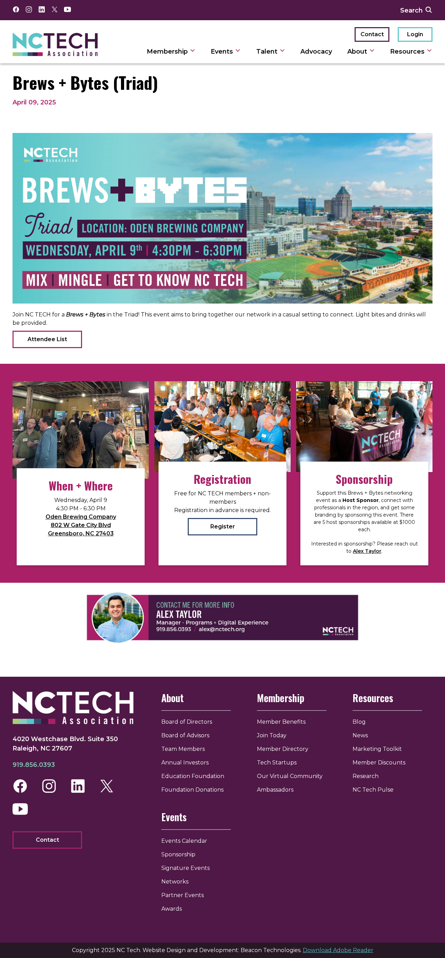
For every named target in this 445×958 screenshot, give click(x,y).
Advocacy (316, 51)
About (358, 51)
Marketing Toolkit (377, 749)
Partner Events (182, 895)
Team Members (183, 749)
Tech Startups (277, 762)
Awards (171, 908)
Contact (372, 34)
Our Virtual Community (290, 776)
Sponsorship (178, 854)
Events (223, 51)
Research (366, 776)
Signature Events (185, 868)
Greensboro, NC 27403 (81, 533)
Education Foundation (192, 776)
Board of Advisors (185, 735)
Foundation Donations (192, 789)
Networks (174, 881)
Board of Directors (186, 721)
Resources (408, 51)
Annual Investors (185, 762)
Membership (168, 51)
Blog (359, 721)
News (360, 735)
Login (415, 34)
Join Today (271, 735)
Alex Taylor (367, 551)
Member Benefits (281, 721)
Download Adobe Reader (338, 950)
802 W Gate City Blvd (81, 525)
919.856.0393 (34, 765)
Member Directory (282, 749)
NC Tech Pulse (373, 789)
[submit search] (428, 10)
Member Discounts (379, 762)
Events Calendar (184, 841)
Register (222, 526)
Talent (267, 51)
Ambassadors (275, 789)
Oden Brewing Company (81, 516)
